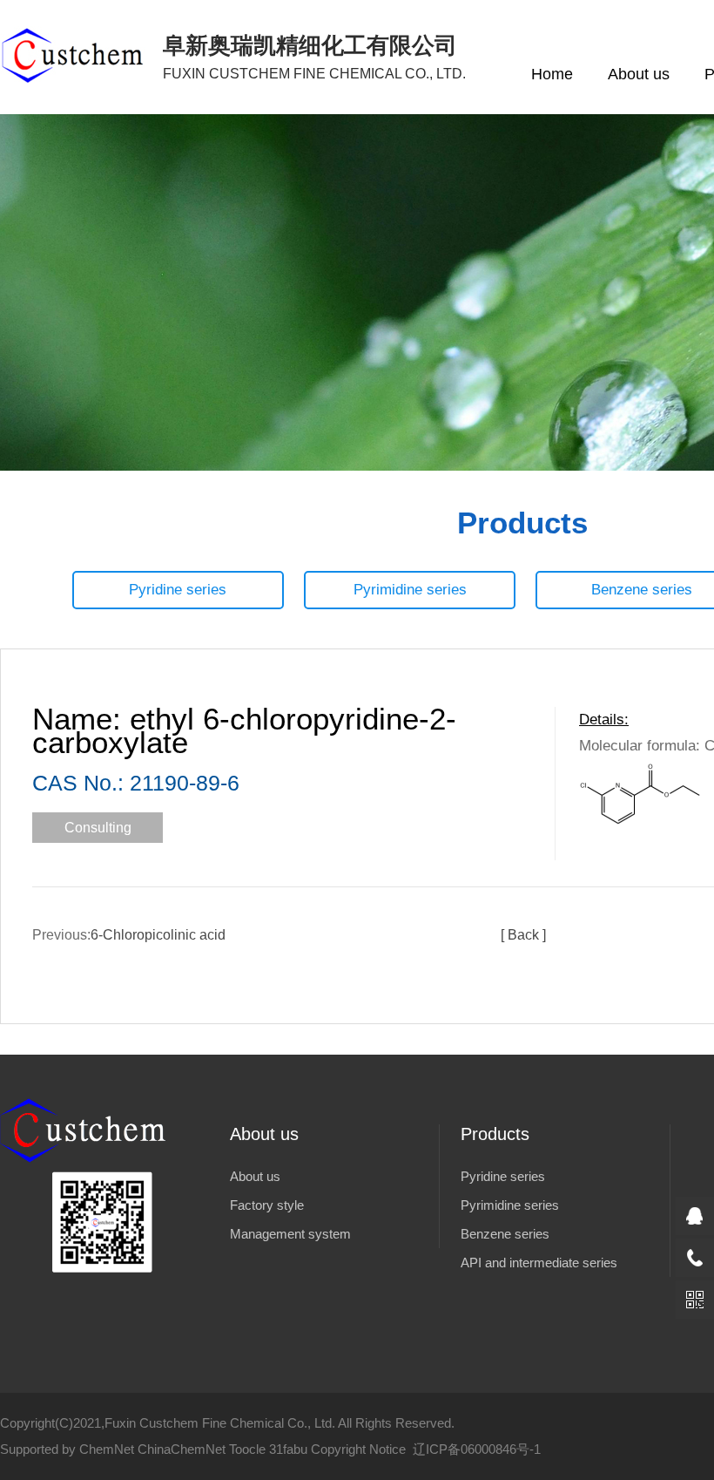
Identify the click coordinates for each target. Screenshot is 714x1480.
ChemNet (106, 1449)
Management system (290, 1233)
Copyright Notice (358, 1449)
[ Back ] (523, 934)
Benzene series (505, 1233)
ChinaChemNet (182, 1449)
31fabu (288, 1449)
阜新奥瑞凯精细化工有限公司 (314, 56)
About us (639, 74)
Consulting (97, 827)
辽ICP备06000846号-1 (477, 1449)
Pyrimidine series (410, 589)
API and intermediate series (539, 1262)
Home (552, 74)
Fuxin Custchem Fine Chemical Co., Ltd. (219, 1423)
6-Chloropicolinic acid (158, 934)
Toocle (247, 1449)
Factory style (267, 1205)
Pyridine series (177, 589)
